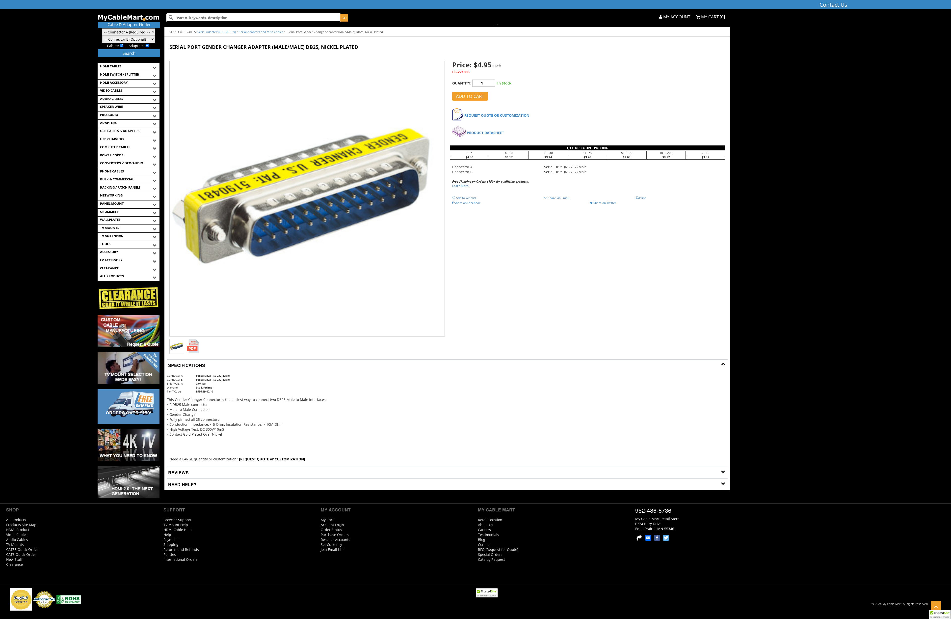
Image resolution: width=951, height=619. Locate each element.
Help (167, 534)
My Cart (327, 519)
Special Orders (490, 554)
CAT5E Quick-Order (22, 549)
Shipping (170, 544)
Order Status (331, 529)
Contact (484, 544)
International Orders (180, 559)
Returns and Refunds (181, 549)
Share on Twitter (604, 203)
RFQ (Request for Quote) (498, 549)
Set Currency (331, 544)
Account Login (332, 524)
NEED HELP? (181, 484)
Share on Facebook (466, 203)
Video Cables (16, 534)
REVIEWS (178, 472)
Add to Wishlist (465, 198)
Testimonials (488, 534)
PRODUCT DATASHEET (485, 132)
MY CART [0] (712, 17)
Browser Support (177, 519)
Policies (169, 554)
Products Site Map (21, 524)
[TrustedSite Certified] (939, 614)
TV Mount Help (175, 524)
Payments (171, 539)
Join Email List (332, 549)
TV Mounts (15, 544)
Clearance (14, 564)
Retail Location (490, 519)
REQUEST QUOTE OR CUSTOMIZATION (496, 115)
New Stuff (14, 559)
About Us (485, 524)
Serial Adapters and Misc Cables (261, 32)
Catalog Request (491, 559)
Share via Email (558, 198)
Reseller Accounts (335, 539)
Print (642, 198)
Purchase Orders (335, 534)
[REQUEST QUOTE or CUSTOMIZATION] (272, 459)
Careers (484, 529)
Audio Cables (17, 539)
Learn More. (460, 186)
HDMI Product (17, 529)
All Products (16, 519)
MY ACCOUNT (676, 17)
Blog (481, 539)
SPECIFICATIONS (186, 365)
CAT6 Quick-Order (21, 554)
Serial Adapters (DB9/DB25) (216, 32)
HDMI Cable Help (177, 529)
